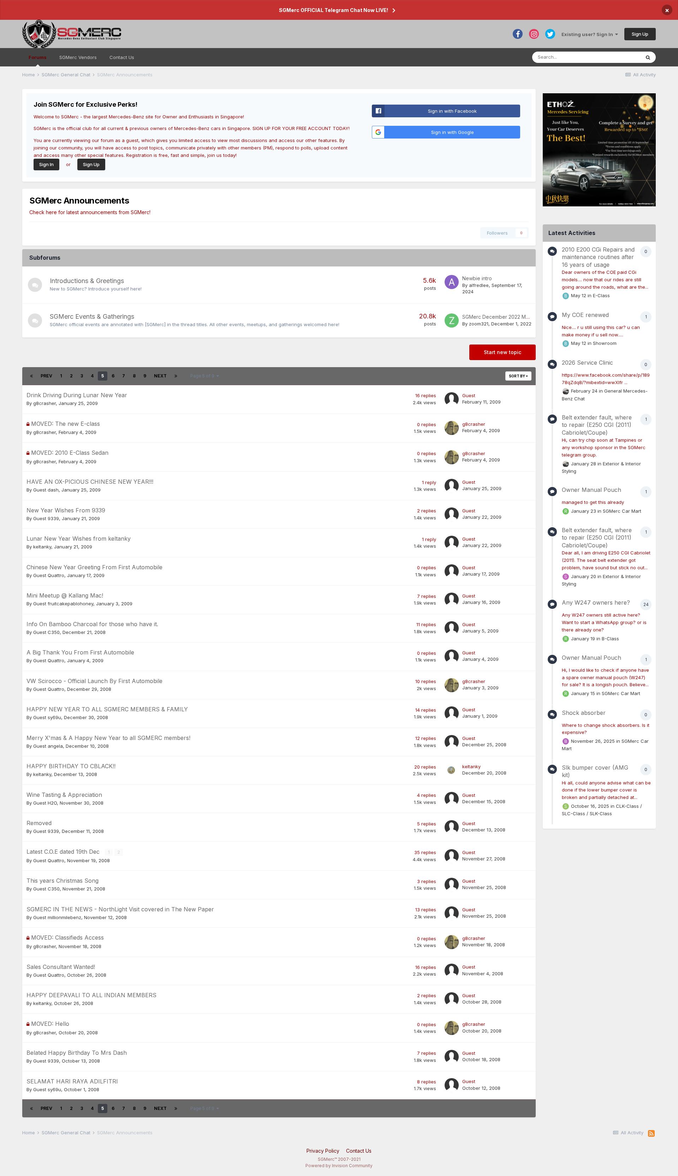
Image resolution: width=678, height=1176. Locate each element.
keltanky (42, 546)
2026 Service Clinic (587, 362)
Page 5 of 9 (203, 375)
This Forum (619, 57)
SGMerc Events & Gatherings (92, 316)
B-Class (610, 638)
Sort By (517, 376)
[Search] (648, 57)
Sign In (46, 164)
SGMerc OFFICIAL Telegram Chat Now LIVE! (333, 10)
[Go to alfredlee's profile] (452, 282)
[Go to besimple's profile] (566, 296)
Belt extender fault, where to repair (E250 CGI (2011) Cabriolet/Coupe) (597, 425)
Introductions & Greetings (87, 280)
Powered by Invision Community (339, 1165)
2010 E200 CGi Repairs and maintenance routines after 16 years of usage (598, 257)
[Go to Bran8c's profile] (566, 741)
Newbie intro (477, 278)
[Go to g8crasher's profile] (452, 428)
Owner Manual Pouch (591, 489)
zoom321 (478, 324)
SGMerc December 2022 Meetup (501, 317)
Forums (38, 57)
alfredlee (479, 285)
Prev (46, 375)
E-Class (601, 295)
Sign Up (640, 34)
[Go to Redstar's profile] (566, 511)
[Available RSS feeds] (651, 1134)
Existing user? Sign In (588, 34)
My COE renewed (585, 314)
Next (160, 375)
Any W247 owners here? (596, 602)
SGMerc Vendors (78, 57)
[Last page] (176, 376)
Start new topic (502, 352)
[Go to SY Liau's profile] (566, 577)
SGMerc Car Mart (622, 510)
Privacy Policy (323, 1151)
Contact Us (121, 57)
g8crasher (44, 403)
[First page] (31, 376)
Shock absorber (584, 712)
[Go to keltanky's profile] (452, 770)
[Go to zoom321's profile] (452, 320)
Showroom (605, 343)
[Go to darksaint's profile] (566, 391)
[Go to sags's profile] (566, 806)
